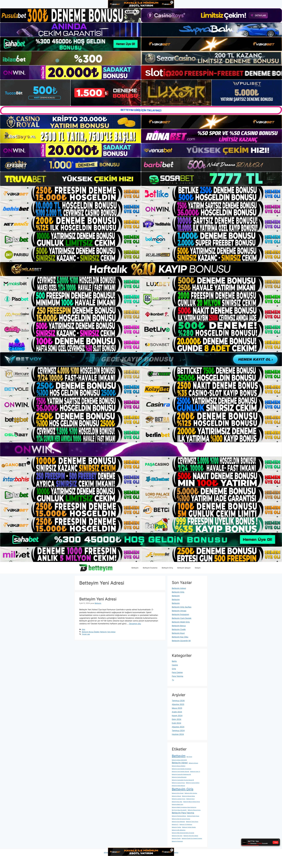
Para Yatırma (177, 676)
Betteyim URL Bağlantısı (178, 830)
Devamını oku (135, 624)
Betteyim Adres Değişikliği (179, 760)
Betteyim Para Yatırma (183, 813)
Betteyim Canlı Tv (195, 771)
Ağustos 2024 (178, 727)
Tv (173, 680)
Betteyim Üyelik (179, 629)
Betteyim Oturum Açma (194, 810)
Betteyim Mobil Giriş (181, 622)
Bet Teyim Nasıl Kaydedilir (179, 810)
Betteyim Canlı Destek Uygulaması (181, 769)
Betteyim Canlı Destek (181, 618)
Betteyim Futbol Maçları (178, 785)
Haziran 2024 (178, 734)
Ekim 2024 (176, 719)
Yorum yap (86, 634)
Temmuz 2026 (178, 701)
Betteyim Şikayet (183, 568)
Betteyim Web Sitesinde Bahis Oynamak (183, 833)
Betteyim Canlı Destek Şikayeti (180, 771)
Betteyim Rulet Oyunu (193, 816)
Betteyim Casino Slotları (192, 782)
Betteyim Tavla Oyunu (192, 821)
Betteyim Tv (175, 824)
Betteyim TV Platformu (186, 824)
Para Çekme (177, 672)
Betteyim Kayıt (178, 633)
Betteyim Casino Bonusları (179, 777)
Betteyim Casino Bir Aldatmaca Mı (181, 774)
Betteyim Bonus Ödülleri (90, 632)
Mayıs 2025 (177, 708)
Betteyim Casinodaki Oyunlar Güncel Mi (183, 780)
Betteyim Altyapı (179, 611)
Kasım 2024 (177, 716)
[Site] (70, 193)
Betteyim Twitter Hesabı (189, 827)
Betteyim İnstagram (180, 614)
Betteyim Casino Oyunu (178, 782)
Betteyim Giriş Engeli (178, 793)
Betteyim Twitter (176, 827)
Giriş (83, 629)
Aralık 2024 (177, 712)
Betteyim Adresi (179, 588)
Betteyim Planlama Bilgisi (179, 816)
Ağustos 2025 (178, 704)
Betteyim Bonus (179, 626)
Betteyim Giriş (167, 568)
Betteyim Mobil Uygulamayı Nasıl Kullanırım (184, 807)
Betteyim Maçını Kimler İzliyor (191, 801)
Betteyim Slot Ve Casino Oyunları (181, 819)
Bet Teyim (189, 756)
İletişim (197, 568)
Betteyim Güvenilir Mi (181, 641)
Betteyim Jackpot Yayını (178, 799)
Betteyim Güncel (176, 796)
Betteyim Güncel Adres (188, 796)
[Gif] (141, 269)
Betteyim (135, 568)
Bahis (174, 661)
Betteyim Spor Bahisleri (178, 821)
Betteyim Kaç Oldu (180, 637)
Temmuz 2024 (178, 730)
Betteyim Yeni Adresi (97, 599)
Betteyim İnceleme (150, 568)
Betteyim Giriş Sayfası (181, 607)
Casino (175, 665)
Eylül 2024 (176, 723)
